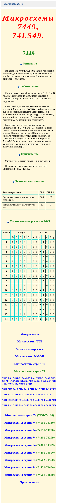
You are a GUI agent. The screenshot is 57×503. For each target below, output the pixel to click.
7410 (30, 383)
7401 (10, 378)
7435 (26, 400)
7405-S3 (47, 381)
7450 (54, 405)
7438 (43, 400)
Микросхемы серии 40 (29, 363)
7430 (48, 394)
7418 (42, 389)
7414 (21, 389)
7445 (26, 405)
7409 (15, 383)
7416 (31, 389)
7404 (16, 381)
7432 (10, 400)
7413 (15, 389)
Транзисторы (29, 482)
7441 (4, 405)
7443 (15, 405)
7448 (43, 405)
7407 (4, 383)
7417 (37, 389)
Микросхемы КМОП (29, 356)
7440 (54, 400)
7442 (10, 405)
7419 (48, 389)
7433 (15, 400)
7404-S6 (24, 381)
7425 (26, 394)
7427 (37, 394)
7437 (37, 400)
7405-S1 (38, 381)
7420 (53, 389)
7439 (48, 400)
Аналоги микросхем (30, 349)
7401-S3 (26, 378)
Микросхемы (29, 334)
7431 (4, 400)
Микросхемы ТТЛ (29, 341)
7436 (32, 400)
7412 (10, 389)
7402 (33, 378)
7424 (21, 394)
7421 (4, 394)
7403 (47, 378)
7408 (10, 383)
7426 (32, 394)
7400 (4, 378)
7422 (10, 394)
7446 (32, 405)
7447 (37, 405)
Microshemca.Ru (13, 4)
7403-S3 (9, 381)
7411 (4, 389)
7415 (26, 389)
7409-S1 (23, 383)
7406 (54, 381)
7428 (43, 394)
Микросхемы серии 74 (20, 415)
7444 (21, 405)
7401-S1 (17, 378)
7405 (31, 381)
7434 (21, 400)
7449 (48, 405)
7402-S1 (40, 378)
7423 (15, 394)
